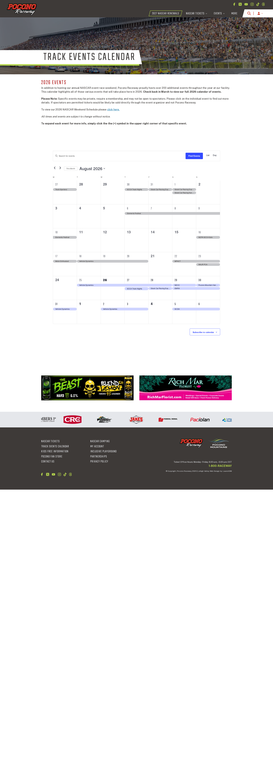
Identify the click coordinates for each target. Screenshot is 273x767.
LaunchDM (227, 471)
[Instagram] (252, 4)
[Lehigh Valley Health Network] (219, 419)
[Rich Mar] (185, 388)
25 (80, 280)
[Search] (249, 13)
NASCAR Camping (100, 441)
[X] (240, 4)
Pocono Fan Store (51, 456)
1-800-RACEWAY (220, 466)
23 (199, 256)
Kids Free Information (55, 451)
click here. (113, 109)
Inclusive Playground (103, 451)
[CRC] (60, 419)
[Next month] (60, 168)
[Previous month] (54, 168)
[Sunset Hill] (92, 419)
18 (80, 256)
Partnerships (98, 456)
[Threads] (263, 4)
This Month (70, 168)
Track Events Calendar (55, 446)
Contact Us (47, 461)
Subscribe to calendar (203, 332)
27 (56, 184)
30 (128, 184)
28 (152, 280)
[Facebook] (234, 4)
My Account (97, 446)
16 (199, 232)
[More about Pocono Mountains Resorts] (218, 443)
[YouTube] (246, 4)
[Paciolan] (187, 419)
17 (56, 256)
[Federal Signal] (156, 419)
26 (105, 280)
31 (152, 184)
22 (176, 256)
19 (104, 256)
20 (128, 256)
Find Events (194, 155)
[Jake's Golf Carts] (124, 419)
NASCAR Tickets (50, 441)
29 (176, 280)
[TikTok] (257, 4)
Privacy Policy (99, 461)
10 (56, 232)
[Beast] (87, 388)
